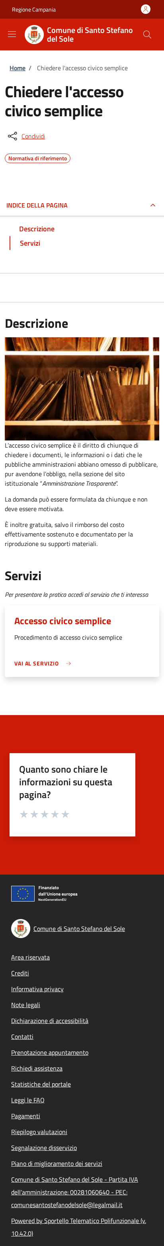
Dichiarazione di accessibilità (49, 1020)
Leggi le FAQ (28, 1100)
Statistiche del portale (41, 1084)
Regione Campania (34, 9)
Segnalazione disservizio (44, 1147)
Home (17, 68)
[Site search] (147, 34)
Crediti (20, 973)
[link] (44, 663)
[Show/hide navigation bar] (12, 34)
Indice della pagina (37, 205)
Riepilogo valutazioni (39, 1131)
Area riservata (30, 957)
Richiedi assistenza (36, 1068)
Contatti (22, 1036)
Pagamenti (25, 1116)
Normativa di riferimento (37, 157)
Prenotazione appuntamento (49, 1052)
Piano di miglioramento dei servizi (56, 1163)
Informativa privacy (37, 989)
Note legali (25, 1004)
